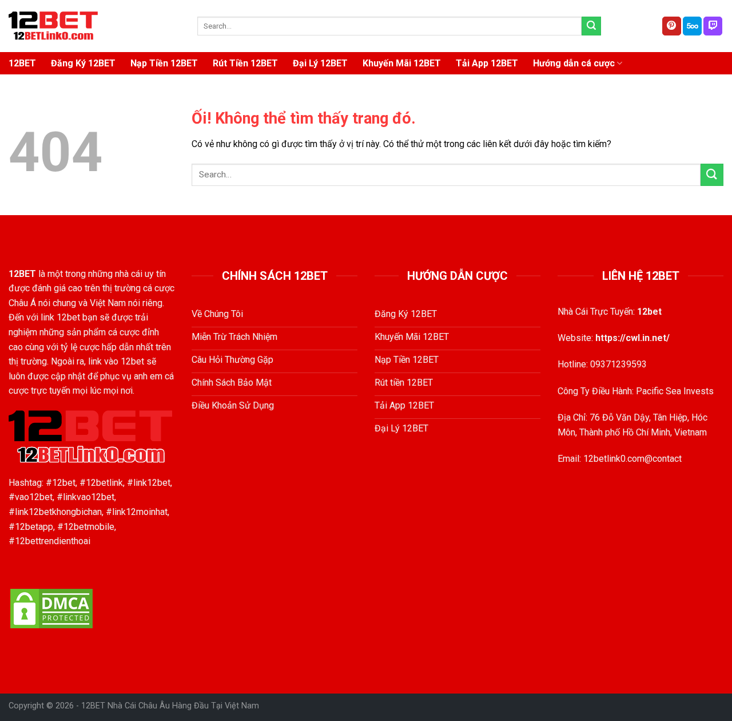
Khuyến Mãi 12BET (402, 63)
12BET (22, 63)
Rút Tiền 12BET (245, 63)
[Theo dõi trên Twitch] (712, 26)
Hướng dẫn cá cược (574, 63)
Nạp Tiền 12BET (164, 63)
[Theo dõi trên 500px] (692, 26)
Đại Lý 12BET (320, 63)
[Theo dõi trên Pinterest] (671, 26)
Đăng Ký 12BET (83, 63)
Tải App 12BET (487, 63)
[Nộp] (591, 26)
